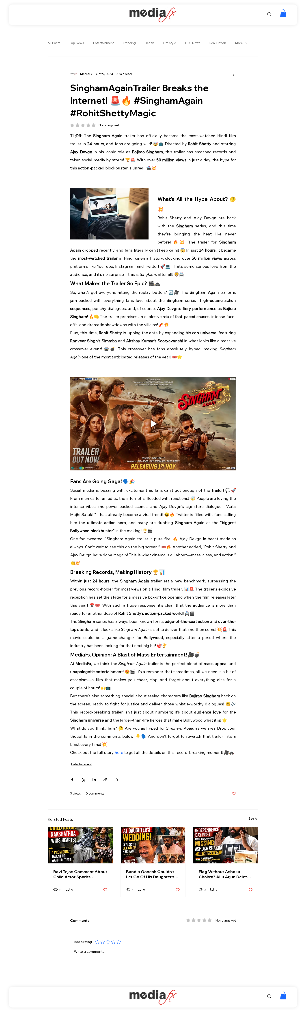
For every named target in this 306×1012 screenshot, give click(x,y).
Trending (129, 43)
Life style (169, 43)
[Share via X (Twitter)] (83, 779)
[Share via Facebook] (72, 779)
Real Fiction (217, 43)
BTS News (192, 43)
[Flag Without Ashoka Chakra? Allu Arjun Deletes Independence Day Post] (225, 845)
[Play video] (153, 423)
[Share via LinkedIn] (94, 779)
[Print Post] (116, 779)
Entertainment (103, 43)
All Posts (54, 43)
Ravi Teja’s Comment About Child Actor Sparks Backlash (80, 874)
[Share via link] (105, 779)
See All (253, 819)
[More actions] (233, 74)
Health (149, 43)
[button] (283, 13)
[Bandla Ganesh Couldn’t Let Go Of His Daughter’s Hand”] (153, 845)
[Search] (269, 14)
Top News (76, 43)
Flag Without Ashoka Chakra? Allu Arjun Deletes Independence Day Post (225, 874)
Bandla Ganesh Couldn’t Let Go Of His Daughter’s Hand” (150, 874)
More (239, 43)
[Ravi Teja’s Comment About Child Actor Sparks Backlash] (80, 845)
